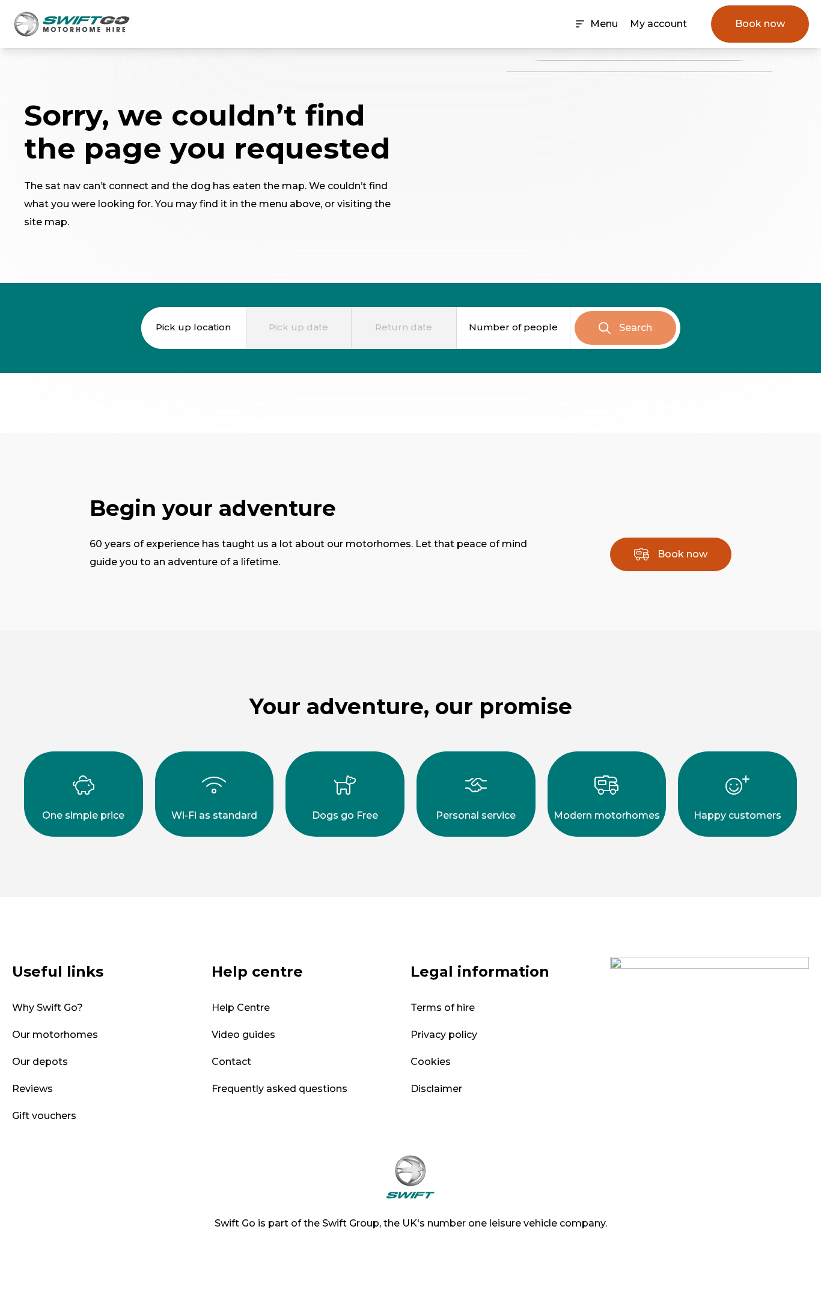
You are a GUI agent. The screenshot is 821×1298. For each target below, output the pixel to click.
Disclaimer (436, 1088)
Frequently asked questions (279, 1088)
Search (635, 327)
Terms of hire (442, 1007)
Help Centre (241, 1007)
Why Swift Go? (47, 1007)
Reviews (32, 1088)
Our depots (40, 1061)
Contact (231, 1061)
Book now (760, 23)
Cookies (430, 1061)
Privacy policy (443, 1034)
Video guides (243, 1034)
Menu (604, 23)
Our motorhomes (55, 1034)
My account (658, 23)
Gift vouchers (44, 1115)
